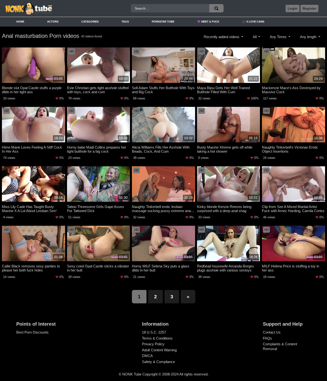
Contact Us (272, 332)
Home (20, 21)
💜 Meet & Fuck (208, 21)
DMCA (147, 356)
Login (292, 8)
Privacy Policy (153, 344)
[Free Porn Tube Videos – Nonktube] (44, 8)
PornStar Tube (163, 21)
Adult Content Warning (159, 350)
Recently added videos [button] (222, 37)
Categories (90, 21)
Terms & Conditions (157, 338)
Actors (52, 21)
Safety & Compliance (158, 362)
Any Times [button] (279, 37)
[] (216, 8)
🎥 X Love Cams (253, 21)
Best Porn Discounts (32, 332)
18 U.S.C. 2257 (154, 332)
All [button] (255, 37)
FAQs (267, 338)
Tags (125, 21)
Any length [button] (308, 37)
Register (309, 8)
